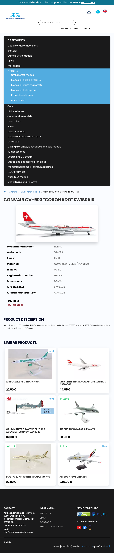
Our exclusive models (19, 55)
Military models (16, 131)
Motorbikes (14, 121)
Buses (10, 126)
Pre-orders (13, 66)
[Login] (89, 11)
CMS (87, 546)
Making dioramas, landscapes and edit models (34, 146)
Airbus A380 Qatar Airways (77, 429)
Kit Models (13, 141)
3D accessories (16, 151)
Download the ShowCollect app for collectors (57, 2)
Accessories (18, 100)
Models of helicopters (23, 90)
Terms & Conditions (51, 526)
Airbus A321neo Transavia (22, 381)
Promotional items (22, 95)
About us (66, 28)
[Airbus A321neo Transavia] (30, 363)
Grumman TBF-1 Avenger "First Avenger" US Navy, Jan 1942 (25, 430)
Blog (77, 28)
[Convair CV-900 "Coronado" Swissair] (57, 223)
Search (74, 23)
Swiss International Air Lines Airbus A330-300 (83, 383)
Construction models (19, 116)
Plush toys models (17, 177)
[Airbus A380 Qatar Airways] (83, 411)
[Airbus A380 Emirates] (83, 458)
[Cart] (94, 11)
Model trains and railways (22, 182)
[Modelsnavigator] (4, 191)
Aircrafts (12, 71)
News (10, 61)
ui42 (108, 546)
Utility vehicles (15, 111)
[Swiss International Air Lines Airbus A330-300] (83, 363)
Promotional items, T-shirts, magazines (30, 167)
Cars (10, 106)
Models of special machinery (24, 136)
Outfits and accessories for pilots (26, 162)
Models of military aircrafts (26, 85)
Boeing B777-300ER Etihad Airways (28, 476)
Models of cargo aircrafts (26, 80)
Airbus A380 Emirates (73, 476)
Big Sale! (12, 50)
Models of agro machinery (22, 45)
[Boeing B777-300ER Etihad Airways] (30, 458)
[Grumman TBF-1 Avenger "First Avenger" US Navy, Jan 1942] (30, 405)
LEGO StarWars (16, 172)
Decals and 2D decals (20, 156)
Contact (88, 28)
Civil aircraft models (22, 75)
